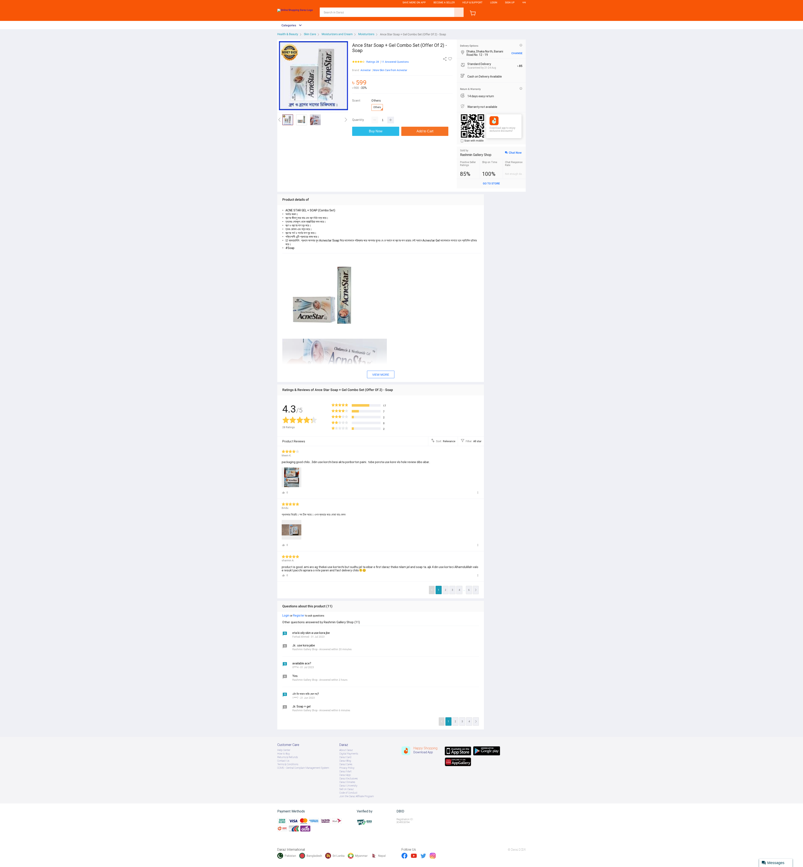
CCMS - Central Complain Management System (303, 767)
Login (493, 2)
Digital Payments (348, 753)
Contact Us (283, 760)
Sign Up (510, 2)
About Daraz (346, 750)
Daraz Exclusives (348, 778)
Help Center (283, 750)
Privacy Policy (346, 767)
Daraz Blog (345, 760)
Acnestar (366, 70)
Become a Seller (444, 2)
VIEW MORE (380, 374)
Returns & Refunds (287, 757)
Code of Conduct (348, 792)
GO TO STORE (491, 183)
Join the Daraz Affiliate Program (356, 796)
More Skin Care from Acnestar (390, 70)
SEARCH (459, 12)
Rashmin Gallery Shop (475, 155)
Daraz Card (345, 757)
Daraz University (348, 785)
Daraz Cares (345, 764)
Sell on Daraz (346, 789)
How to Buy (283, 753)
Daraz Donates (347, 782)
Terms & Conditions (287, 764)
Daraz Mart (345, 771)
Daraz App (345, 775)
